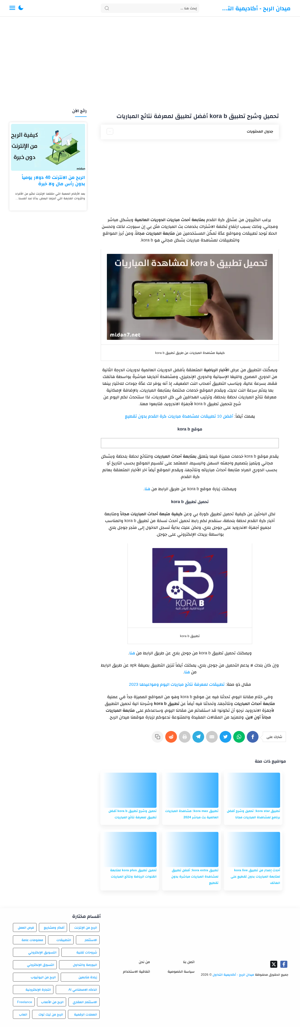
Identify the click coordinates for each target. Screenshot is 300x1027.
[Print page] (185, 739)
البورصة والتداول (85, 965)
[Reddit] (172, 739)
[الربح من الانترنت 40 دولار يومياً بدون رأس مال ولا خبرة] (48, 147)
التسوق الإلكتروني (40, 965)
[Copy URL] (158, 739)
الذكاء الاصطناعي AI (82, 989)
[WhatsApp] (240, 739)
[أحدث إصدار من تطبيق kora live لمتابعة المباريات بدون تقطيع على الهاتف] (253, 849)
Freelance (24, 1002)
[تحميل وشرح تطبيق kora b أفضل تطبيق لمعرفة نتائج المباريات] (130, 790)
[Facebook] (253, 739)
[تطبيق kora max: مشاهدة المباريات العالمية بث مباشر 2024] (191, 790)
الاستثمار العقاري (85, 1002)
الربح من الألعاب (52, 1002)
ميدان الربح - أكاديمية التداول (255, 8)
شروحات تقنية (86, 952)
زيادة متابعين (88, 977)
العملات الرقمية (85, 1014)
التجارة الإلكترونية (38, 989)
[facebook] (283, 964)
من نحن (144, 962)
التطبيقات (63, 940)
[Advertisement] (150, 63)
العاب (23, 1014)
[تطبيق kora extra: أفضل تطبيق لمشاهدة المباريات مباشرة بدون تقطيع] (191, 849)
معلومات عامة (32, 940)
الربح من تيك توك (50, 1014)
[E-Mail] (213, 739)
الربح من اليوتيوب (43, 977)
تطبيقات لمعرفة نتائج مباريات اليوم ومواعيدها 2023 (177, 684)
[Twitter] (226, 739)
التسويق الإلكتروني (42, 952)
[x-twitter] (273, 964)
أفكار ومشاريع (54, 927)
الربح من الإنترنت (85, 927)
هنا (147, 488)
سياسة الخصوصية (181, 971)
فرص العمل (26, 927)
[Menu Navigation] (12, 8)
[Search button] (106, 8)
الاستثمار (91, 940)
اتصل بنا (189, 962)
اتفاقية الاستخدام (136, 971)
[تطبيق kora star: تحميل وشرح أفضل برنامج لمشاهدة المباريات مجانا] (253, 790)
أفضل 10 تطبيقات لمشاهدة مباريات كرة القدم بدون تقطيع (179, 416)
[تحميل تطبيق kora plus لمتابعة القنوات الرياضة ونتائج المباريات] (130, 849)
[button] (21, 8)
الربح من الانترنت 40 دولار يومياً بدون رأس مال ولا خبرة (53, 180)
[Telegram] (199, 739)
